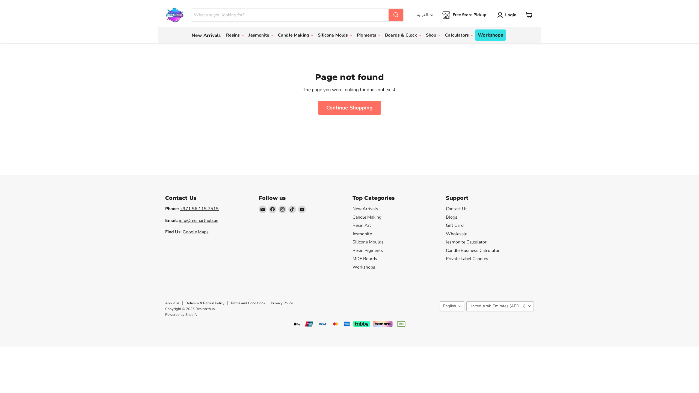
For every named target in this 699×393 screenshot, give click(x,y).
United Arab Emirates (497, 306)
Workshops (490, 35)
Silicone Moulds (368, 242)
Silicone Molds (333, 35)
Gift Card (455, 225)
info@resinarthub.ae (198, 221)
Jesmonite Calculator (466, 242)
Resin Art (362, 225)
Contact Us (456, 209)
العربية (422, 14)
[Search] (396, 15)
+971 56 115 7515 (199, 209)
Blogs (451, 217)
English (449, 306)
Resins (233, 35)
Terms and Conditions (247, 303)
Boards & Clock (401, 35)
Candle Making (294, 35)
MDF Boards (365, 259)
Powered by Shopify (181, 314)
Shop (432, 35)
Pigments (367, 35)
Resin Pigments (368, 251)
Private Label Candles (467, 259)
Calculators (457, 35)
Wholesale (456, 234)
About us (172, 303)
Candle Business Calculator (473, 251)
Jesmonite (259, 35)
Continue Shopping (349, 107)
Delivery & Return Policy (204, 303)
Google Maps (196, 232)
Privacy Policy (282, 303)
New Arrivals (206, 35)
